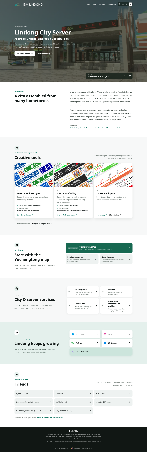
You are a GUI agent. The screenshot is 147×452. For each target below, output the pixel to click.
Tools (88, 4)
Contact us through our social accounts (49, 418)
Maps (94, 4)
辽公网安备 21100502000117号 (83, 448)
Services (102, 4)
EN (130, 4)
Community (112, 4)
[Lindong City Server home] (28, 4)
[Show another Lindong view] (129, 76)
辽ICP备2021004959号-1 (62, 448)
